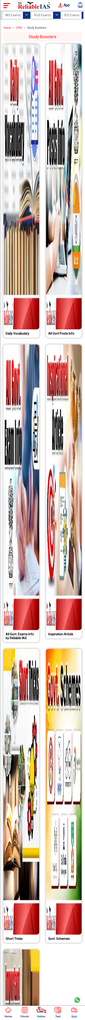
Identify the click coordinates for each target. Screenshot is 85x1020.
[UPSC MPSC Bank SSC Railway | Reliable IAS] (34, 5)
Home (7, 27)
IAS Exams (13, 15)
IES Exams (71, 15)
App (66, 5)
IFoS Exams (42, 15)
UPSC (19, 27)
